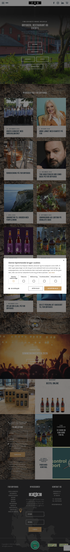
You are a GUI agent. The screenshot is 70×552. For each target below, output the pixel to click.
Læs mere (51, 272)
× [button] (63, 260)
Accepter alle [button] (53, 288)
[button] (13, 288)
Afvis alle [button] (35, 288)
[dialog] (34, 276)
